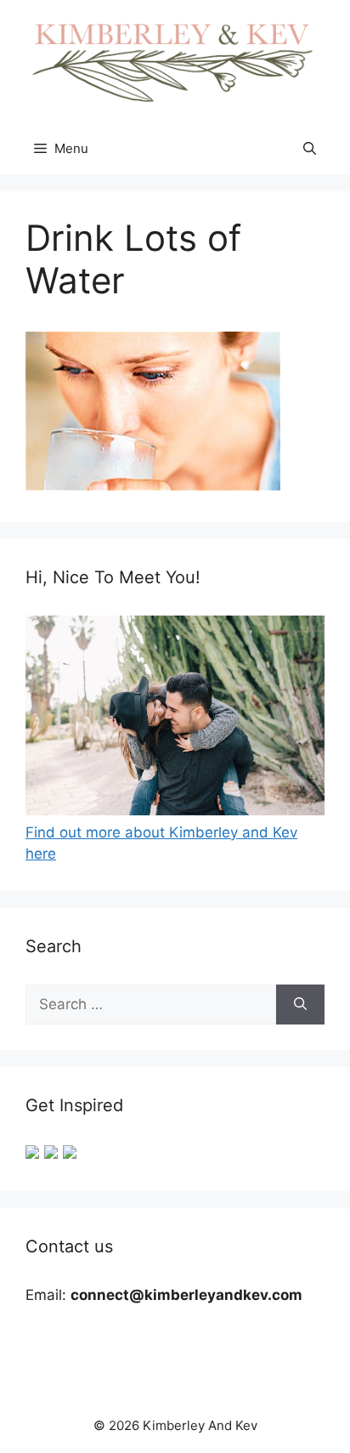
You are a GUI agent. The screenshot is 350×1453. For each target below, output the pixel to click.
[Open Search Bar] (309, 148)
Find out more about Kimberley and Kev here (161, 843)
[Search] (300, 1005)
